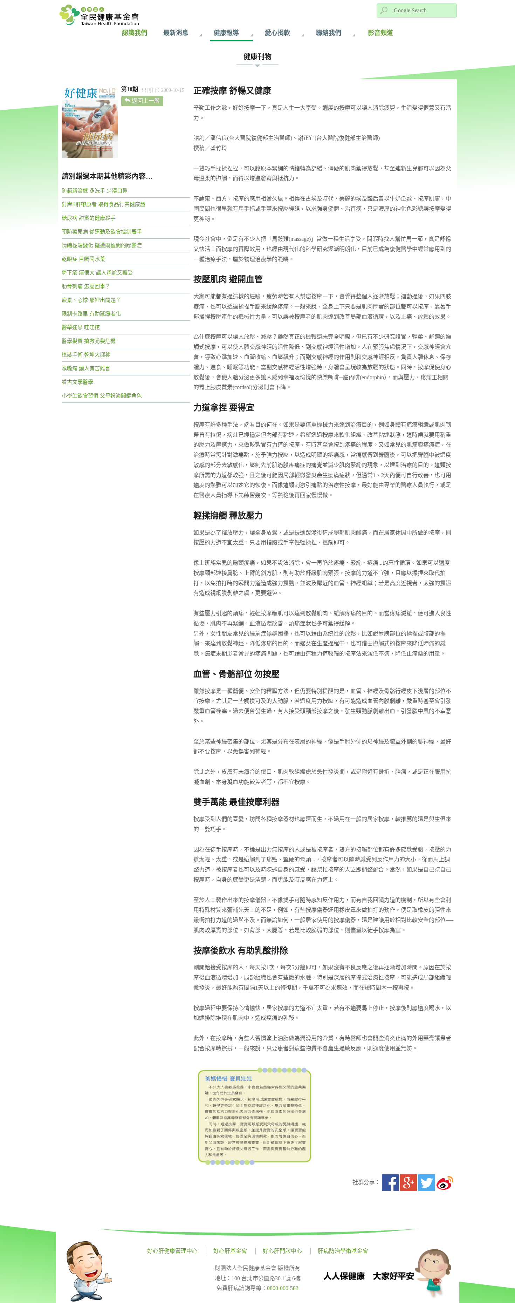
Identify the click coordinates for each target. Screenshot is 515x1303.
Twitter (426, 1182)
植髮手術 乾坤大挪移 (86, 355)
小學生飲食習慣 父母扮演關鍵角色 (102, 396)
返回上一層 (146, 101)
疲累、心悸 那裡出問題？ (91, 300)
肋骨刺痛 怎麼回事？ (86, 286)
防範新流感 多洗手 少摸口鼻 (95, 191)
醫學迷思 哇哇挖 (81, 327)
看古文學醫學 (77, 382)
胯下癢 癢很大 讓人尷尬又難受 (97, 273)
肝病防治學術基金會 (343, 1251)
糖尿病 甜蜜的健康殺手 (89, 218)
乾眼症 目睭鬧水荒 (83, 259)
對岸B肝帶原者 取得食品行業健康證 (103, 204)
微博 (445, 1182)
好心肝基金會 (230, 1251)
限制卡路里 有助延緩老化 (91, 314)
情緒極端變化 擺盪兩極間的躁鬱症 (102, 245)
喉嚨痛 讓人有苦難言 (86, 368)
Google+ (408, 1182)
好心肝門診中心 (282, 1251)
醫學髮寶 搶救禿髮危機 (89, 341)
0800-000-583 (282, 1288)
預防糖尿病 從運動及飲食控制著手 (102, 232)
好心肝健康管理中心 (172, 1251)
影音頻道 (380, 32)
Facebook (390, 1182)
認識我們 (134, 32)
